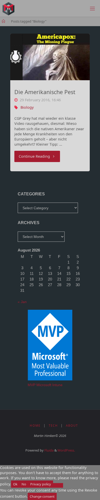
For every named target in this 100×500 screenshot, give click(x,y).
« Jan (22, 302)
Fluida (49, 450)
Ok (15, 484)
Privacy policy (40, 484)
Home (35, 425)
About (72, 425)
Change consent (42, 496)
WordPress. (66, 450)
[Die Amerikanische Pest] (50, 57)
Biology (27, 107)
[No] (58, 485)
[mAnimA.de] (8, 8)
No (24, 484)
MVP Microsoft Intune (45, 385)
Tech (53, 425)
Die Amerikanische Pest (44, 92)
